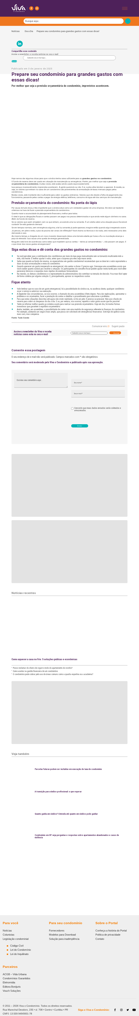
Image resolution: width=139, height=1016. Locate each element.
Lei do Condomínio (20, 949)
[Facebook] (31, 8)
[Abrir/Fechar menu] (124, 8)
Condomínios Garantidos (16, 978)
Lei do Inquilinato (19, 954)
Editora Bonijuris (12, 986)
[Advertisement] (69, 872)
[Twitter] (128, 1010)
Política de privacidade (107, 934)
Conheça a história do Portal (111, 930)
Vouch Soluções (12, 990)
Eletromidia (9, 982)
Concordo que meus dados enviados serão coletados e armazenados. (97, 409)
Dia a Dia (29, 31)
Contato (99, 938)
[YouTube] (134, 1010)
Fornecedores (56, 930)
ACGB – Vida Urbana (14, 974)
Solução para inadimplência (64, 938)
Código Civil (16, 945)
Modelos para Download (62, 934)
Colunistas (8, 934)
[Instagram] (37, 8)
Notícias (16, 31)
